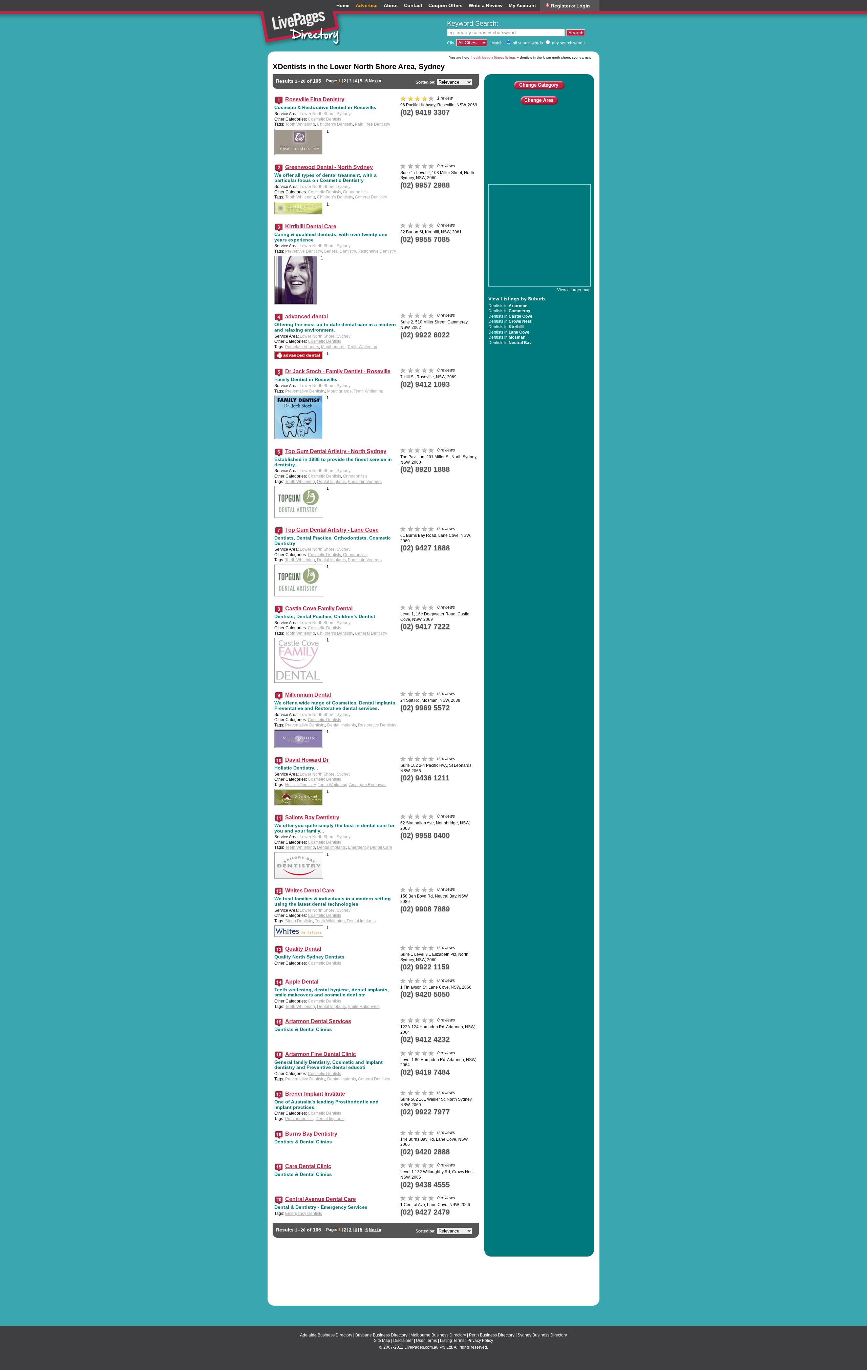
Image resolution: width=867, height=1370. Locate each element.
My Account (522, 5)
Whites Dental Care (309, 890)
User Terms (426, 1340)
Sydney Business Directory (542, 1335)
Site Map (382, 1340)
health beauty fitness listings (493, 57)
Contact (413, 5)
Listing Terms (452, 1340)
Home (343, 5)
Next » (375, 81)
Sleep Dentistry (299, 921)
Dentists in (507, 305)
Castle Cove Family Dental (319, 608)
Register (560, 5)
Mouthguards (333, 346)
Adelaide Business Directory (326, 1335)
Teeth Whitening (362, 346)
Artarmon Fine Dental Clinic (320, 1054)
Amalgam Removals (367, 784)
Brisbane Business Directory (381, 1335)
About (391, 5)
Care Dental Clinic (308, 1166)
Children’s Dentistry (335, 124)
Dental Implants (331, 481)
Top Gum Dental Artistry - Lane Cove (332, 530)
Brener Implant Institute (315, 1094)
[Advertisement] (539, 153)
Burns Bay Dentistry (311, 1134)
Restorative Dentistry (377, 251)
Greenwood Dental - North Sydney (329, 167)
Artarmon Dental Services (318, 1021)
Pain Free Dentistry (372, 124)
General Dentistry (371, 197)
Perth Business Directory (491, 1335)
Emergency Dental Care (370, 847)
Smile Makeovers (364, 1006)
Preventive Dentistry (303, 251)
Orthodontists (355, 192)
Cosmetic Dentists (324, 119)
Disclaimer (403, 1340)
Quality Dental (303, 949)
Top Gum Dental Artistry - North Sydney (335, 451)
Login (583, 5)
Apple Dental (301, 982)
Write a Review (486, 5)
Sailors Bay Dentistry (312, 817)
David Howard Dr (307, 760)
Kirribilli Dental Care (310, 226)
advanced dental (306, 316)
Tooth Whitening (300, 124)
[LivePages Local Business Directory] (303, 25)
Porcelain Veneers (302, 346)
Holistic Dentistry (300, 784)
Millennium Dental (308, 695)
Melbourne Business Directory (438, 1335)
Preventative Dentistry (305, 391)
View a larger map (574, 290)
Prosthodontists (299, 1118)
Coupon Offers (445, 5)
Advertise (367, 5)
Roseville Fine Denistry (314, 99)
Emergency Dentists (303, 1213)
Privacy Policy (480, 1340)
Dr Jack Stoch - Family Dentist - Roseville (337, 371)
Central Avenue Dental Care (320, 1199)
